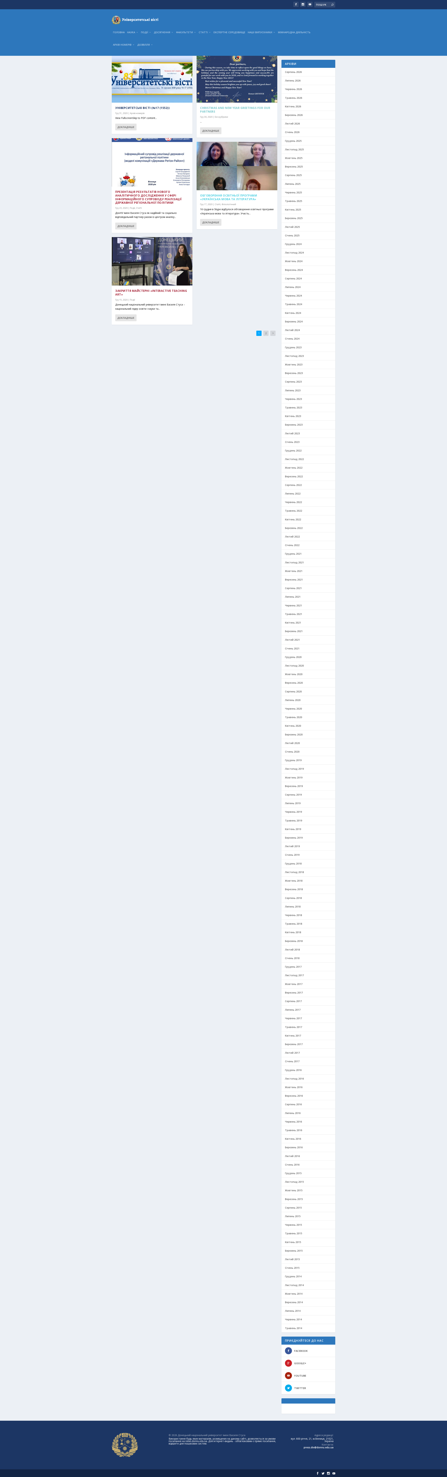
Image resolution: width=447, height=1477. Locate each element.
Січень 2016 (292, 1164)
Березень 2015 (294, 1250)
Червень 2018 (293, 915)
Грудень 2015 (293, 1173)
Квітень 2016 (293, 1138)
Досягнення (162, 32)
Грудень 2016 (293, 1070)
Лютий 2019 (292, 846)
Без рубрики (221, 116)
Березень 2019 (294, 837)
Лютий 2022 (292, 536)
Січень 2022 (292, 545)
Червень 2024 (293, 295)
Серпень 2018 (293, 898)
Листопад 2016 (294, 1078)
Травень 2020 (293, 717)
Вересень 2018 (294, 889)
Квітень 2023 (293, 416)
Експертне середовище (229, 32)
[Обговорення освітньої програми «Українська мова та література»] (237, 166)
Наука (131, 32)
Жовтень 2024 (293, 261)
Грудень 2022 (293, 450)
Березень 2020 (294, 734)
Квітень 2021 (293, 622)
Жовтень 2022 (293, 467)
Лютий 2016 (292, 1156)
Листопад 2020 (294, 665)
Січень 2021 (292, 648)
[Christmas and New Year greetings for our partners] (237, 78)
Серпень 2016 (293, 1104)
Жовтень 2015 (293, 1190)
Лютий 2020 (292, 743)
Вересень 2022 (294, 476)
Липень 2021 (293, 596)
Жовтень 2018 (293, 880)
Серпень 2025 (293, 175)
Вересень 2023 (294, 373)
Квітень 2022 (293, 519)
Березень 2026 (294, 115)
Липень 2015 (293, 1216)
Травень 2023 (293, 407)
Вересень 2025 (294, 166)
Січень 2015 (292, 1267)
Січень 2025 (292, 235)
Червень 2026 (293, 89)
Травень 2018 (293, 923)
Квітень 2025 (293, 209)
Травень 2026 (293, 97)
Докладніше (125, 127)
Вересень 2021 (294, 579)
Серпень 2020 (293, 691)
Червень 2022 (293, 502)
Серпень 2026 (293, 72)
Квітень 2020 (293, 725)
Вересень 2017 (294, 992)
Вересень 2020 (294, 682)
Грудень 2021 (293, 553)
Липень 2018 (293, 906)
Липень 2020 (293, 700)
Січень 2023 (292, 442)
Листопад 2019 (294, 768)
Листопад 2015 (294, 1181)
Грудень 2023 (293, 347)
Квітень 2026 (293, 106)
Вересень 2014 (294, 1302)
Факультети (184, 32)
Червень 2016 (293, 1121)
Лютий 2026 (292, 123)
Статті (203, 32)
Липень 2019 (293, 803)
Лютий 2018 (292, 949)
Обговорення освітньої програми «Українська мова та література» (228, 197)
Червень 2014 (293, 1319)
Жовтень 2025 (293, 158)
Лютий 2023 (292, 433)
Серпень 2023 (293, 381)
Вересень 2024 (294, 270)
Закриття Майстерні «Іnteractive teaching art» (151, 292)
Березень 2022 (294, 528)
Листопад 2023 (294, 356)
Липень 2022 (293, 493)
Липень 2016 (293, 1113)
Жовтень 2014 (293, 1293)
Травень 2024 (293, 304)
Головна (119, 32)
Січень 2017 (292, 1061)
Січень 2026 (292, 132)
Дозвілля (143, 44)
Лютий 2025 (292, 227)
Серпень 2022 (293, 485)
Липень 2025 (293, 184)
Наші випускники (260, 32)
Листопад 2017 (294, 975)
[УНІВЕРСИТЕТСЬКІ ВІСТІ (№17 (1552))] (152, 78)
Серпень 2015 (293, 1207)
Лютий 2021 (292, 639)
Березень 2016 (294, 1147)
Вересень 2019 (294, 786)
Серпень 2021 (293, 588)
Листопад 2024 (294, 252)
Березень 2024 (294, 321)
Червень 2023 (293, 399)
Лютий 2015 (292, 1259)
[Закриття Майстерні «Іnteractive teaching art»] (152, 261)
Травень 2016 (293, 1130)
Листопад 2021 (294, 562)
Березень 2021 (294, 631)
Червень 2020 (293, 708)
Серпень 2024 (293, 278)
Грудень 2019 (293, 760)
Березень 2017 (294, 1044)
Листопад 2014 (294, 1285)
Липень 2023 (293, 390)
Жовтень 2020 (293, 674)
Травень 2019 (293, 820)
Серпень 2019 (293, 794)
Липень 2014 (293, 1310)
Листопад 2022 (294, 459)
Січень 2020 (292, 751)
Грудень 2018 (293, 863)
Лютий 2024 (292, 330)
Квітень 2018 (293, 932)
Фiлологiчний (229, 204)
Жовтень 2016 (293, 1087)
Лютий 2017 (292, 1052)
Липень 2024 (293, 287)
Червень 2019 (293, 811)
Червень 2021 (293, 605)
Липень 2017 (293, 1009)
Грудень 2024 (293, 244)
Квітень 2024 (293, 313)
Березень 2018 (294, 941)
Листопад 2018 (294, 872)
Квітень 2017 (293, 1035)
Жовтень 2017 (293, 984)
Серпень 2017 (293, 1001)
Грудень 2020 (293, 657)
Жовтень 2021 (293, 571)
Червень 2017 (293, 1018)
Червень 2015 (293, 1224)
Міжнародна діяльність (294, 32)
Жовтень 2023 (293, 364)
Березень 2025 (294, 218)
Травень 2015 (293, 1233)
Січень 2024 (292, 338)
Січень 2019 (292, 854)
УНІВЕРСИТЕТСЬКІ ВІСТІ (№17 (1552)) (142, 108)
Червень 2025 (293, 192)
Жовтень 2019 (293, 777)
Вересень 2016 (294, 1095)
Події (144, 32)
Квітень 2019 (293, 829)
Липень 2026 (293, 80)
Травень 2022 (293, 510)
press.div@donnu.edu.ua (319, 1447)
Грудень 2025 (293, 141)
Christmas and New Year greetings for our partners (235, 109)
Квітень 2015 (293, 1242)
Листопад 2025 (294, 149)
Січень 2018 (292, 958)
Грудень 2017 (293, 966)
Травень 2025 (293, 201)
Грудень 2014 (293, 1276)
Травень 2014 (293, 1328)
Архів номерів (122, 44)
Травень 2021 (293, 614)
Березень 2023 (294, 424)
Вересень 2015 (294, 1199)
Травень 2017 (293, 1027)
